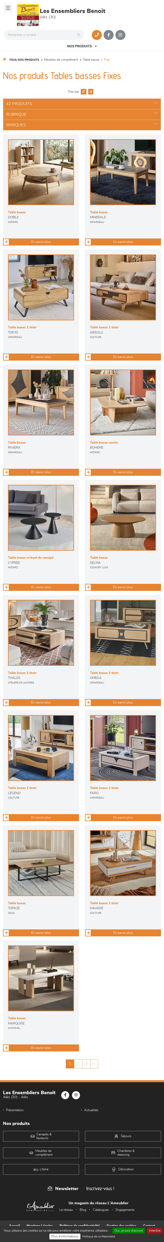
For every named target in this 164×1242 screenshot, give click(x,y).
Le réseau (66, 1209)
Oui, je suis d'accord (129, 1230)
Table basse (91, 59)
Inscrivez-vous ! (100, 1188)
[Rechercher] (79, 35)
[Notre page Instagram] (120, 35)
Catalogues (101, 1209)
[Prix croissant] (83, 91)
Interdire (154, 1230)
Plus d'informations (64, 1236)
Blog (83, 1209)
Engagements (125, 1209)
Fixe (107, 59)
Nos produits (79, 46)
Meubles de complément (61, 59)
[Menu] (8, 8)
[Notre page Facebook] (109, 35)
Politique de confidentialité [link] (98, 1236)
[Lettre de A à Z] (90, 91)
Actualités (91, 1110)
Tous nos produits (24, 60)
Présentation (15, 1110)
